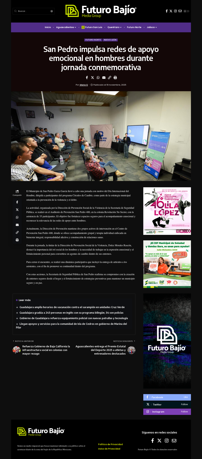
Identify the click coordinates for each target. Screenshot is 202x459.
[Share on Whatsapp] (98, 77)
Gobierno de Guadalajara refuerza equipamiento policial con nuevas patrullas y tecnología (74, 318)
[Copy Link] (109, 77)
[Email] (104, 77)
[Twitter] (171, 11)
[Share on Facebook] (87, 77)
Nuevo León (110, 40)
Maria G (84, 84)
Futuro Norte (93, 40)
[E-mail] (180, 11)
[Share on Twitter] (92, 77)
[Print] (115, 77)
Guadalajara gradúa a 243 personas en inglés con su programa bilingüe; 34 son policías (71, 312)
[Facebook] (167, 11)
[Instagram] (175, 11)
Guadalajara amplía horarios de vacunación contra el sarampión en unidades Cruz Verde (72, 307)
